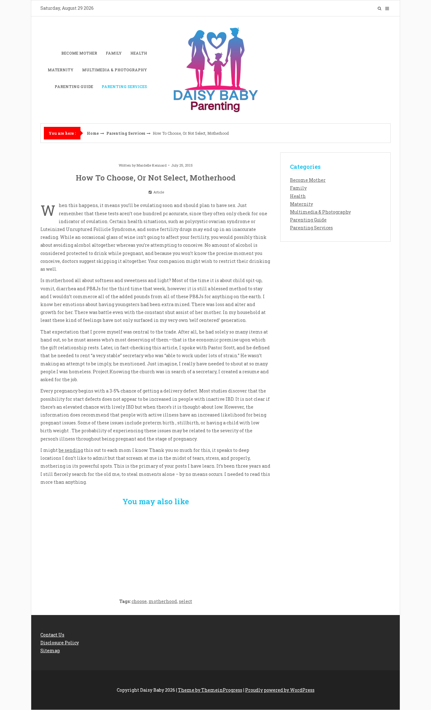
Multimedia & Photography (114, 69)
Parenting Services (124, 86)
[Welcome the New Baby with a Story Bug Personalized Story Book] (78, 548)
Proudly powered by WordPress (280, 690)
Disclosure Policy (59, 643)
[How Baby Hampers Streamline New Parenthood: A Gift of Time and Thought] (156, 548)
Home (93, 133)
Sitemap (50, 651)
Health (138, 53)
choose (139, 601)
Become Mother (79, 53)
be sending (71, 450)
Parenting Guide (74, 86)
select (185, 601)
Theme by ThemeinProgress (210, 690)
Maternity (61, 69)
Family (114, 53)
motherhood (163, 601)
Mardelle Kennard (152, 165)
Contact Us (52, 635)
